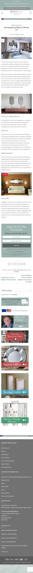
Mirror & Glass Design (7, 461)
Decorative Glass (6, 467)
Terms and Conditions (7, 496)
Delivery (16, 6)
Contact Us (4, 551)
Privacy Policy (5, 493)
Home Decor (5, 454)
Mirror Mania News (16, 25)
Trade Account (5, 448)
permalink (16, 271)
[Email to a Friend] (18, 264)
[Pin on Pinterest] (21, 264)
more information (19, 251)
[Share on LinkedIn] (24, 264)
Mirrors (3, 451)
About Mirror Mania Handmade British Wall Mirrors (16, 3)
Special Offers (5, 464)
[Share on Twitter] (15, 264)
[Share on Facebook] (11, 264)
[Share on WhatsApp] (8, 264)
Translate (14, 294)
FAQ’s (3, 483)
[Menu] (2, 13)
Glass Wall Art (5, 457)
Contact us (25, 210)
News (3, 489)
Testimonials (9, 6)
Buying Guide (22, 6)
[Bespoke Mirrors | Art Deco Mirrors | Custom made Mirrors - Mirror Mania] (16, 13)
